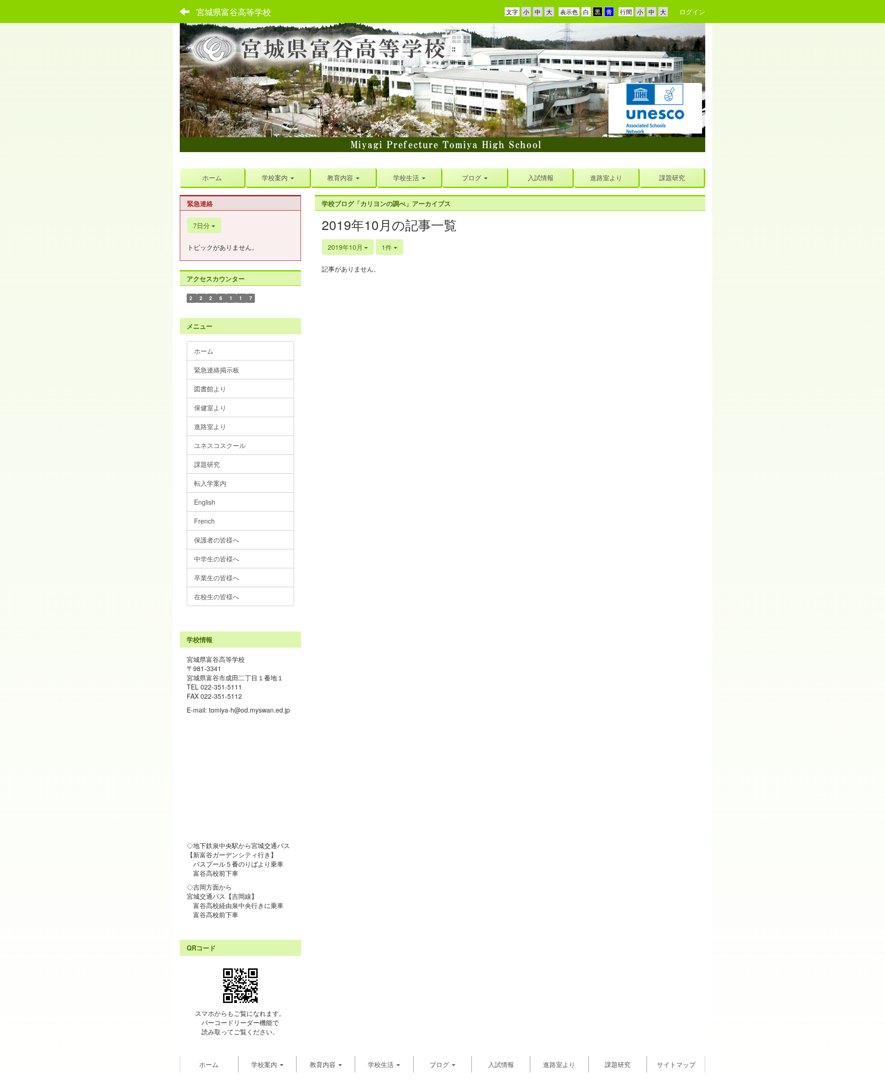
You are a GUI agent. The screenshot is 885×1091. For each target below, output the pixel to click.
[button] (278, 177)
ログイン (692, 11)
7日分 (202, 225)
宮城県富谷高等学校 (233, 12)
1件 (388, 247)
